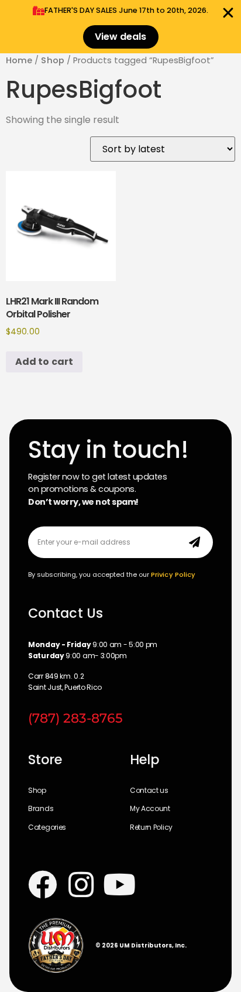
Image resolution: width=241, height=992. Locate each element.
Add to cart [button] (44, 361)
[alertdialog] (120, 26)
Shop (52, 60)
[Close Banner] (228, 13)
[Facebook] (42, 884)
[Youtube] (119, 884)
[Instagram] (80, 884)
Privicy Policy (173, 574)
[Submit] (194, 542)
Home (19, 60)
